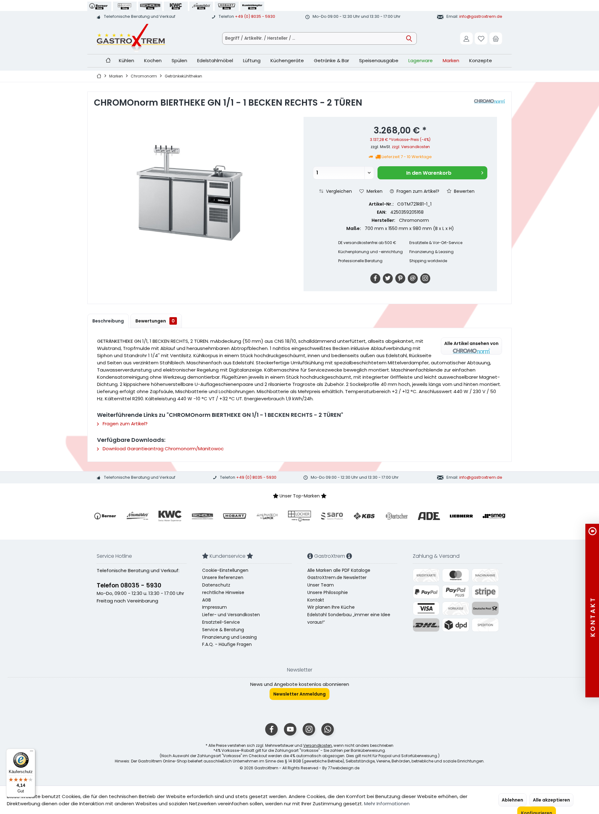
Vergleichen (338, 191)
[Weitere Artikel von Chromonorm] (489, 101)
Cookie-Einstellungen (225, 570)
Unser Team (320, 585)
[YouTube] (290, 729)
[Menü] (31, 752)
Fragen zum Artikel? (417, 191)
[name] (105, 516)
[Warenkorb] (495, 38)
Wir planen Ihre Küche (331, 607)
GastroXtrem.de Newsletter (337, 577)
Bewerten (464, 191)
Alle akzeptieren (551, 800)
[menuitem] (495, 38)
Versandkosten (317, 745)
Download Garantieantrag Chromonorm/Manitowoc (162, 448)
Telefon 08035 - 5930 (129, 585)
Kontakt (315, 600)
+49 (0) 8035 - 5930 (255, 16)
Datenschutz (216, 585)
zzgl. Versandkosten (411, 146)
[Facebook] (375, 278)
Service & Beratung (223, 630)
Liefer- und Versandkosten (231, 615)
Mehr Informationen (387, 803)
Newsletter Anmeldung (299, 694)
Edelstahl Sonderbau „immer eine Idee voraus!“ (348, 618)
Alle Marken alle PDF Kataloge (338, 570)
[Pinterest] (400, 278)
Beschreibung (108, 321)
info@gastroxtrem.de (480, 16)
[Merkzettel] (481, 38)
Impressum (214, 607)
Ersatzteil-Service (221, 622)
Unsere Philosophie (327, 592)
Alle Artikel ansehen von (471, 343)
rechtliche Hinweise (223, 592)
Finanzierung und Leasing (229, 637)
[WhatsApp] (327, 729)
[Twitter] (388, 278)
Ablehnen (512, 800)
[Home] (108, 60)
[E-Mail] (413, 278)
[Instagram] (425, 278)
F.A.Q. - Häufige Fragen (227, 644)
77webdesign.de (343, 768)
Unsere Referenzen (222, 577)
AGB (206, 600)
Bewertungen (155, 321)
